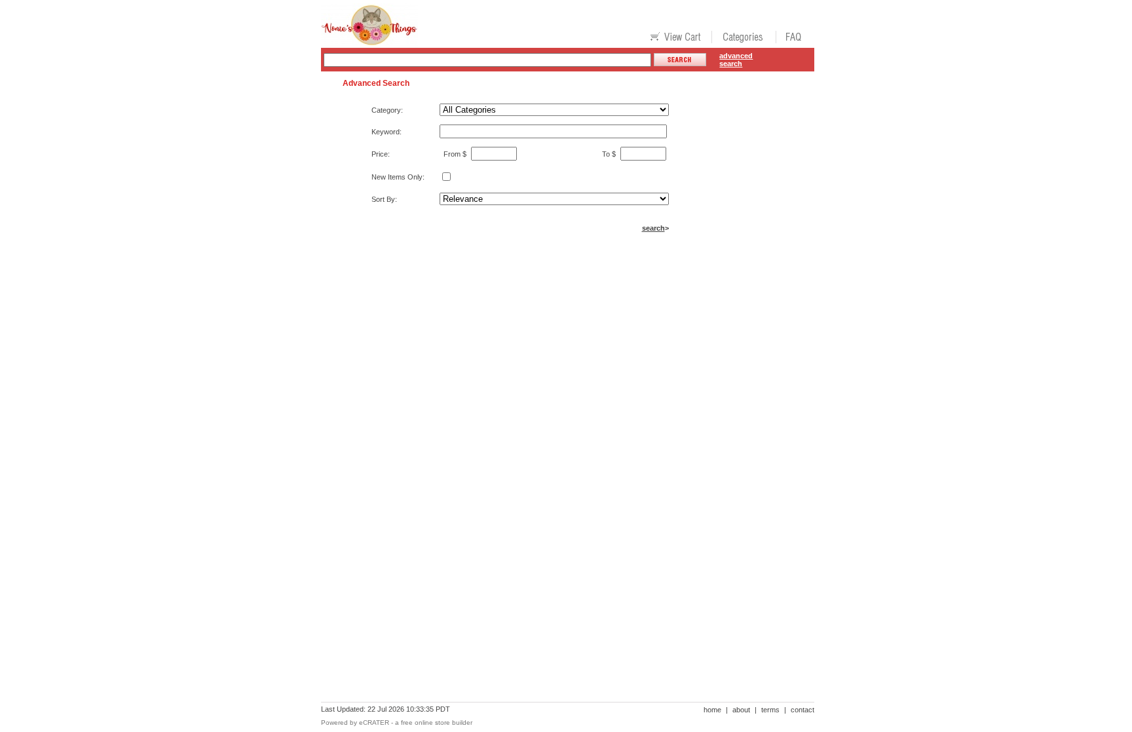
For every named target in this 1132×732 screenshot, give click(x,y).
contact (802, 710)
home (712, 710)
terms (770, 710)
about (741, 710)
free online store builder (436, 722)
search (653, 228)
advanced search (736, 59)
